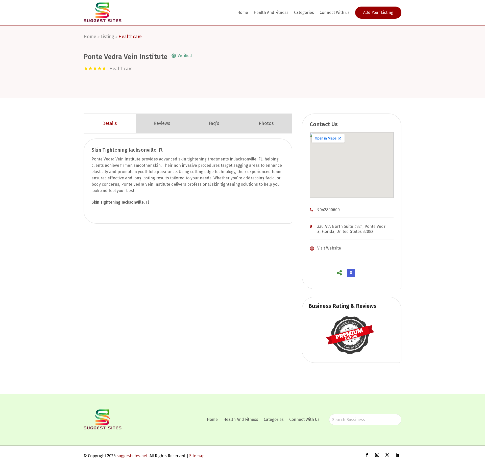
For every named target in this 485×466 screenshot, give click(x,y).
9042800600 (328, 209)
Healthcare (130, 36)
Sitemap (197, 455)
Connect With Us (304, 419)
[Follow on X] (387, 455)
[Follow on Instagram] (377, 455)
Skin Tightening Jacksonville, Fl (120, 202)
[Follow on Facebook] (367, 455)
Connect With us (335, 12)
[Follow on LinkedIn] (397, 455)
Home (242, 12)
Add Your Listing (378, 12)
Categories (304, 12)
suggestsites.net (132, 455)
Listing (107, 36)
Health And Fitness (271, 12)
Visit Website (329, 248)
